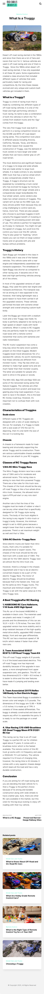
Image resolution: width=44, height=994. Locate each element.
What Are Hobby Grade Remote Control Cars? (20, 896)
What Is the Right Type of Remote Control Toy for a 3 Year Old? (21, 931)
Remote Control (22, 14)
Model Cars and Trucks (14, 859)
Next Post (32, 818)
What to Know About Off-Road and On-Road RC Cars (22, 862)
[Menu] (4, 4)
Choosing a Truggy (14, 964)
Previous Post (12, 817)
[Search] (40, 3)
